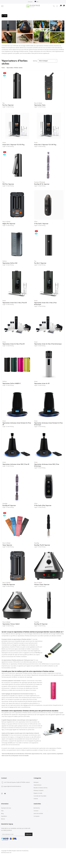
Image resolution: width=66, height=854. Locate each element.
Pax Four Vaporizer (8, 105)
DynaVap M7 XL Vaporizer (41, 184)
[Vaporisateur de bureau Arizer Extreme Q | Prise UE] (17, 404)
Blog (2, 813)
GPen (35, 222)
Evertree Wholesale (39, 182)
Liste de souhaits (38, 813)
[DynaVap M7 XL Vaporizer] (49, 165)
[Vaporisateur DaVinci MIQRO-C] (17, 364)
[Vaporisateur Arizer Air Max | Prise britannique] (49, 325)
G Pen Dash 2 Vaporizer (41, 224)
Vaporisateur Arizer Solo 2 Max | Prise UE (14, 303)
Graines (36, 798)
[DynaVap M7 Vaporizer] (17, 486)
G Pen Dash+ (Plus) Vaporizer (42, 505)
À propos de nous (6, 808)
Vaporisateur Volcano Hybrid (10, 624)
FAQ (2, 811)
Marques (36, 782)
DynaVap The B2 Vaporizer (42, 545)
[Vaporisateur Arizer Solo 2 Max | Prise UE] (17, 284)
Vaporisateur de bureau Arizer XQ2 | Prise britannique (46, 465)
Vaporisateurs (37, 785)
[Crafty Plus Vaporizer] (17, 565)
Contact (36, 811)
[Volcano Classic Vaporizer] (49, 565)
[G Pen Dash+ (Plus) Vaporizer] (49, 486)
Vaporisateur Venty (39, 105)
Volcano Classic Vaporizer (41, 584)
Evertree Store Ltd (6, 852)
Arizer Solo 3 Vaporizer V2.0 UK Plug (45, 145)
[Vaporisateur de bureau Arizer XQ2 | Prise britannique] (49, 445)
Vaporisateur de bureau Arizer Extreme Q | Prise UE (16, 424)
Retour (3, 819)
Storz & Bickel (38, 103)
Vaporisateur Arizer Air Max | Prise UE (13, 344)
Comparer (36, 816)
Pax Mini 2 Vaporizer (40, 263)
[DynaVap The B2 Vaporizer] (49, 526)
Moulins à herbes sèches (40, 788)
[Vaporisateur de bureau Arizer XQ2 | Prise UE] (17, 445)
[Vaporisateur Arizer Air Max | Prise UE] (17, 325)
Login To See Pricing (8, 107)
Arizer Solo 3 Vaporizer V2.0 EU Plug (13, 145)
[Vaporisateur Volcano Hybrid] (17, 605)
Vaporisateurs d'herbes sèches (15, 68)
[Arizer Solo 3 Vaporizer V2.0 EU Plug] (17, 126)
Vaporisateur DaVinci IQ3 (9, 263)
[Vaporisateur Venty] (49, 86)
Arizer (4, 143)
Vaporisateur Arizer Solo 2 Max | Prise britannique (45, 303)
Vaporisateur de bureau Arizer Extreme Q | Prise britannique (48, 424)
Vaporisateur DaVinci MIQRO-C (11, 383)
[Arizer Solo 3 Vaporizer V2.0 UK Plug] (49, 126)
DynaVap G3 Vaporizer (40, 624)
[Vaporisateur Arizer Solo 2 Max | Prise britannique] (49, 284)
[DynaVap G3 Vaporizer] (49, 605)
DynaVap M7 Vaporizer (9, 505)
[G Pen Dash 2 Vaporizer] (49, 205)
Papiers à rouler (38, 793)
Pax (3, 103)
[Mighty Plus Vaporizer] (17, 205)
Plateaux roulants (38, 790)
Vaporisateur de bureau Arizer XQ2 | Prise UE (15, 464)
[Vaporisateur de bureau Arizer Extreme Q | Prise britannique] (49, 404)
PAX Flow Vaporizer (8, 184)
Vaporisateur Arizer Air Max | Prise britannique (47, 344)
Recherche (37, 808)
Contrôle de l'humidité (40, 796)
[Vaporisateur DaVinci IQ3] (17, 244)
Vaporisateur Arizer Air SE (42, 383)
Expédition (4, 816)
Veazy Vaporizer (7, 545)
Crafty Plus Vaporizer (8, 584)
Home (3, 68)
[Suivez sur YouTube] (5, 794)
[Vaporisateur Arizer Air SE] (49, 364)
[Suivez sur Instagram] (2, 794)
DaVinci (4, 261)
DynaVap (4, 503)
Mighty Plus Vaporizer (8, 224)
